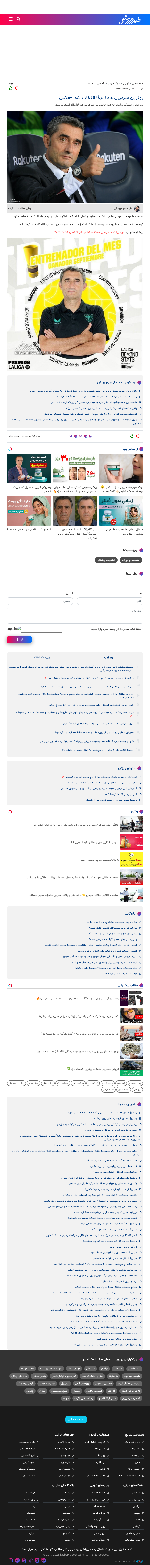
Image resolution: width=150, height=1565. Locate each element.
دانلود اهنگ (48, 1083)
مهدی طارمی (64, 1476)
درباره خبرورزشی (132, 1442)
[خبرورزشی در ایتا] (37, 1561)
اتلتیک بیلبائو (106, 560)
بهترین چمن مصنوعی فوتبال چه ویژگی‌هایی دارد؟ (112, 922)
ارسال (19, 639)
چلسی (30, 1391)
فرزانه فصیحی (27, 1449)
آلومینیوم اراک (26, 1383)
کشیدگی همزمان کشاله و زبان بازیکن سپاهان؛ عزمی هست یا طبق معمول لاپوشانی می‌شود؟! (90, 414)
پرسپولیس (134, 1368)
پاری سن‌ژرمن (63, 1526)
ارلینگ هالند (98, 1540)
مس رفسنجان (133, 1533)
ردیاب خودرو (107, 1083)
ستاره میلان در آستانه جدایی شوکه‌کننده (116, 1339)
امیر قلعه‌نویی (28, 1455)
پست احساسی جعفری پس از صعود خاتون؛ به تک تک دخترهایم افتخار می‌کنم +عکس (92, 1206)
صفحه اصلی (137, 83)
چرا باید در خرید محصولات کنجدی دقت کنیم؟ (113, 928)
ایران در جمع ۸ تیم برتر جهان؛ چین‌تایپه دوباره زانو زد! (109, 1299)
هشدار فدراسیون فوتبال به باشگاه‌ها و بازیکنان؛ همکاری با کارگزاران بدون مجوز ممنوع (93, 1327)
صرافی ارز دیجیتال (16, 1083)
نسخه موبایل (76, 1419)
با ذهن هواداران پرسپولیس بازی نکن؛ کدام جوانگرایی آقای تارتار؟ (104, 1333)
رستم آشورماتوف (83, 1398)
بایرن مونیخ (64, 1520)
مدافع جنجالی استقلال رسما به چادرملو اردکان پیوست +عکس (105, 1287)
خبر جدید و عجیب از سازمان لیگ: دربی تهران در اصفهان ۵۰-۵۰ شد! (102, 1275)
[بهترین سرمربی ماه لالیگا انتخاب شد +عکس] (75, 157)
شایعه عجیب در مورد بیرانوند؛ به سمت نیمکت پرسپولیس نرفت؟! (102, 1218)
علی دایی (65, 1462)
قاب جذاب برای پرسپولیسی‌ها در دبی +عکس (113, 1166)
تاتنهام (66, 1533)
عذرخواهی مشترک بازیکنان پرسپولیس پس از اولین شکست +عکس (102, 1270)
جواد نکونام (27, 1368)
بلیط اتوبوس (123, 1089)
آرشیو (137, 1462)
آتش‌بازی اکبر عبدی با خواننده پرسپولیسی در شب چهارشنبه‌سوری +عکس (99, 788)
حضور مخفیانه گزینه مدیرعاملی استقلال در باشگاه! (111, 1161)
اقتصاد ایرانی (108, 1089)
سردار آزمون (64, 1442)
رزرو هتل (137, 1089)
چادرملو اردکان (19, 1376)
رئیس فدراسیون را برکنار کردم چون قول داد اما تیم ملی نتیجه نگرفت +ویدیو (97, 397)
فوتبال (126, 83)
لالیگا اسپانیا (114, 83)
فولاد (138, 1520)
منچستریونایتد (27, 1526)
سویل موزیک (62, 1083)
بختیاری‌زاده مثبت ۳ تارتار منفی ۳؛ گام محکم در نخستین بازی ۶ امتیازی (100, 1195)
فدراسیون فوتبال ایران (64, 1376)
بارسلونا (113, 1376)
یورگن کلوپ (99, 1513)
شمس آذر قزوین (131, 1398)
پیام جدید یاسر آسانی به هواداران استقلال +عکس (111, 1130)
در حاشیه (100, 1462)
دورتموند (30, 1493)
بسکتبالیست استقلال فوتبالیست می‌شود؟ (115, 1172)
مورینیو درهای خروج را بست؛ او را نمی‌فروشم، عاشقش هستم (105, 1212)
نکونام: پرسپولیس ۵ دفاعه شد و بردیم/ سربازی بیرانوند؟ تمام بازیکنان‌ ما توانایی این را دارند (86, 741)
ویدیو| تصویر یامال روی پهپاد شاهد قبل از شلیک (111, 800)
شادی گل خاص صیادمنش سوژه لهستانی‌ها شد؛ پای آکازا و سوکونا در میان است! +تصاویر (91, 1235)
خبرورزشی (129, 19)
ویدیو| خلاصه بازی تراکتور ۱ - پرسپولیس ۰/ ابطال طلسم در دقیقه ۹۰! (98, 750)
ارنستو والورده (131, 560)
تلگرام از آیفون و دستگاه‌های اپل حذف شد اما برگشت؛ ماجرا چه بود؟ (102, 783)
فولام (66, 1398)
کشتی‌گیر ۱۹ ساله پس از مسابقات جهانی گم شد (112, 1230)
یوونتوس (30, 1540)
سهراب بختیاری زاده (51, 1368)
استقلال (118, 1368)
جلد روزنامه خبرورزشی (94, 1476)
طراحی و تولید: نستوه (125, 1561)
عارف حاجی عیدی (130, 1391)
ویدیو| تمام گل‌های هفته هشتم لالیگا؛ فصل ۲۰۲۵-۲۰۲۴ (89, 232)
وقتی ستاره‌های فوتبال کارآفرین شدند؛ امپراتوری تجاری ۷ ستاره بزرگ (101, 408)
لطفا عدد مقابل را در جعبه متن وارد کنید (117, 629)
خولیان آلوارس (47, 1383)
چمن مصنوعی (135, 1083)
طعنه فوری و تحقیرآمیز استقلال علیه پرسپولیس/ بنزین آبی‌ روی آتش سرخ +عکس (94, 402)
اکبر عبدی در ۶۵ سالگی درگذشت (120, 794)
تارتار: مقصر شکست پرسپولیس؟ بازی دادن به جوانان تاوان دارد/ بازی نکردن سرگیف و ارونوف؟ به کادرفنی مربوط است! (72, 712)
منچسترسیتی (59, 1391)
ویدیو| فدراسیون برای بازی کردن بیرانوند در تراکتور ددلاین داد (105, 1344)
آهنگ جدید (93, 1083)
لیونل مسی (99, 1533)
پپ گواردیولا (99, 1520)
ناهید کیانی (29, 1462)
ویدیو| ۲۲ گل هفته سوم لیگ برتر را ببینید (114, 1258)
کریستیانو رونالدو (96, 1499)
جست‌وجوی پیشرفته (129, 1476)
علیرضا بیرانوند (132, 1376)
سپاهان (90, 1368)
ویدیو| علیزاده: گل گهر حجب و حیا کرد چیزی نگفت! (110, 1241)
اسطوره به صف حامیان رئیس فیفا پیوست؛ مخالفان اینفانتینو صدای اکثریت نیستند (94, 1293)
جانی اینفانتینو (107, 1398)
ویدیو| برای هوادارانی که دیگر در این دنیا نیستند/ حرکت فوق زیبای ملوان (99, 1178)
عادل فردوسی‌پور (26, 1442)
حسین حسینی (103, 1383)
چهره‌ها (101, 1455)
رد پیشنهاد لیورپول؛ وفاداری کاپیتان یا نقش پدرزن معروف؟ (106, 1316)
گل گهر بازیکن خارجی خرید (123, 1247)
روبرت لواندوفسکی (95, 1526)
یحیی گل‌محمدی (26, 1469)
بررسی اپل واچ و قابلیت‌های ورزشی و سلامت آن (113, 934)
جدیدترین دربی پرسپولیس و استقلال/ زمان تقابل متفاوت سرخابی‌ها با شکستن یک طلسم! (90, 1201)
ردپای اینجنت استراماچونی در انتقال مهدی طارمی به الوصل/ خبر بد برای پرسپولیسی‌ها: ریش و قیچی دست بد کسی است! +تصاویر (76, 421)
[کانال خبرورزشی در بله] (43, 1561)
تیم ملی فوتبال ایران (129, 1383)
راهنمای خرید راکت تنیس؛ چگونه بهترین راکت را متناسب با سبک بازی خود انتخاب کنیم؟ (91, 945)
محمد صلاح (99, 1506)
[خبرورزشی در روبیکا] (30, 1561)
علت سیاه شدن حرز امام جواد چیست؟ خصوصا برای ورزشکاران (106, 968)
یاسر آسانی (39, 1376)
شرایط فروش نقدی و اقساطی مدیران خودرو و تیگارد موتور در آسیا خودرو (100, 956)
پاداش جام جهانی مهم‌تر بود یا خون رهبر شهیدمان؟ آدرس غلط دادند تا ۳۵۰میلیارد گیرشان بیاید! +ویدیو (83, 391)
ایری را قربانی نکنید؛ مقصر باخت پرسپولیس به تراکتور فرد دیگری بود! (97, 724)
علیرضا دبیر (64, 1469)
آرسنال (76, 1391)
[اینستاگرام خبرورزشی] (11, 1561)
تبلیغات (136, 1455)
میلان (42, 1391)
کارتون (102, 1469)
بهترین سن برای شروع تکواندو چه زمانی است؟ (113, 939)
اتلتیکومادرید (63, 1499)
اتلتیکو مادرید (94, 1391)
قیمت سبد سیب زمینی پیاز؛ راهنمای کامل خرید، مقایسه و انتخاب (103, 962)
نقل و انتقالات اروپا (92, 1376)
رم (34, 1506)
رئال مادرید (29, 1499)
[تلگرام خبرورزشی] (17, 1561)
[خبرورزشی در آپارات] (24, 1561)
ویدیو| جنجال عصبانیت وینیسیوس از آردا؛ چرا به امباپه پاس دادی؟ (102, 1113)
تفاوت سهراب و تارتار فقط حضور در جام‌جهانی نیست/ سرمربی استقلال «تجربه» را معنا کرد (87, 687)
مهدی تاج (65, 1455)
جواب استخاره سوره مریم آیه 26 (121, 974)
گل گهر (111, 1391)
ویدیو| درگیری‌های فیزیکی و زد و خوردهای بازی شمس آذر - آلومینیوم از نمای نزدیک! (93, 1310)
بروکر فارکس (78, 1083)
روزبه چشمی (82, 1383)
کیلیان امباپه (98, 1493)
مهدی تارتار (74, 1368)
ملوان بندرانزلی (132, 1540)
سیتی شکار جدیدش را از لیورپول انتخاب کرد (114, 1252)
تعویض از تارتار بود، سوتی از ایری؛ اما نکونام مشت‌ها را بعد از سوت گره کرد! (94, 732)
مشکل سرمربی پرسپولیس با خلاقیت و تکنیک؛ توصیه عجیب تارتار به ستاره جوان (95, 1145)
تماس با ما (135, 1449)
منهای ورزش (126, 768)
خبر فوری (121, 1083)
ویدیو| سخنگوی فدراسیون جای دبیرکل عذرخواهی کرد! (109, 1224)
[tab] (108, 657)
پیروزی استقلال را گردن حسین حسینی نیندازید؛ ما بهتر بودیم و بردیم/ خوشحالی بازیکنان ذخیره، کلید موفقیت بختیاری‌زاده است (76, 696)
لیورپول (65, 1383)
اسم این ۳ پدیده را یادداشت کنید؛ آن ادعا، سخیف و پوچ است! (104, 1322)
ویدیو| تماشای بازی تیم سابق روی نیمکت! (115, 1118)
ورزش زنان (100, 1449)
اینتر (67, 1506)
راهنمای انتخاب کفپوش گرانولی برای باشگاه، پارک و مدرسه (107, 951)
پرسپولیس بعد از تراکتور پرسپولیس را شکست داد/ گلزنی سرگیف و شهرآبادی (97, 1124)
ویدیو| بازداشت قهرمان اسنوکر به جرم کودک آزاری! (111, 1189)
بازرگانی (130, 914)
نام (141, 593)
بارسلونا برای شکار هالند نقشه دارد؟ (119, 1281)
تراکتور (104, 1368)
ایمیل (69, 593)
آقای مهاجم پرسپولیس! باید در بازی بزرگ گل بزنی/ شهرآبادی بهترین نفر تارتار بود (95, 1264)
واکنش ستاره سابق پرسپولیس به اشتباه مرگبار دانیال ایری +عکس (103, 1183)
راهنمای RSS (133, 1469)
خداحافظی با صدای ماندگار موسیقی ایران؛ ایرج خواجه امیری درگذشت (101, 777)
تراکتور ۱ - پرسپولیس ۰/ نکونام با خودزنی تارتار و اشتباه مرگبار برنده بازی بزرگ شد (91, 678)
